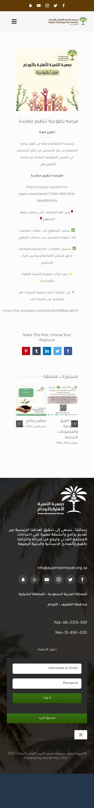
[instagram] (47, 5)
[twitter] (55, 5)
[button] (74, 423)
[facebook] (63, 5)
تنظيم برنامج (36, 421)
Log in (47, 698)
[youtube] (39, 5)
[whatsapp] (35, 579)
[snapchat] (30, 5)
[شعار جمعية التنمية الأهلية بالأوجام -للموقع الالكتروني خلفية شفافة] (67, 18)
